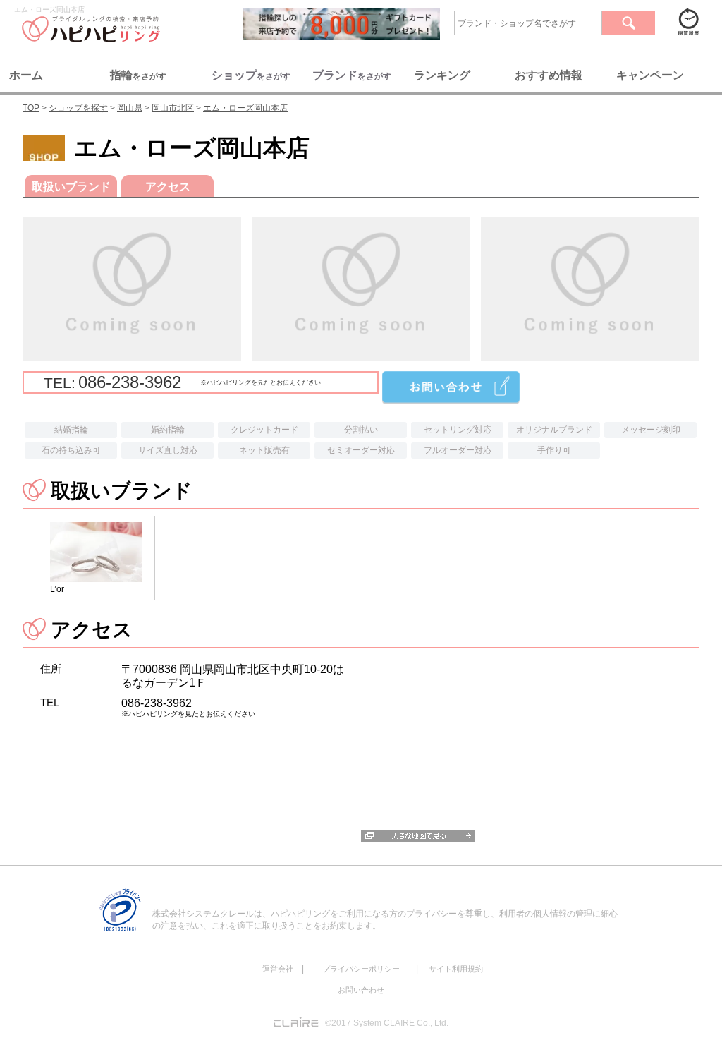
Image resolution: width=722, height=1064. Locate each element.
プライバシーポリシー (361, 969)
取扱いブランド (71, 187)
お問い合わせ (361, 990)
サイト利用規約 (456, 969)
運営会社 (277, 969)
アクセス (167, 187)
